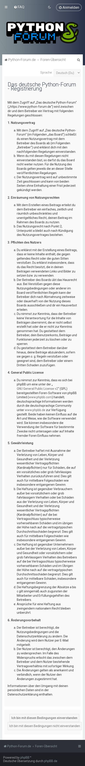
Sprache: (46, 72)
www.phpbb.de (35, 410)
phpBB (24, 757)
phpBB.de (50, 761)
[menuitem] (19, 7)
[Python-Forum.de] (42, 33)
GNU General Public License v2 (37, 388)
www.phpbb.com (40, 397)
